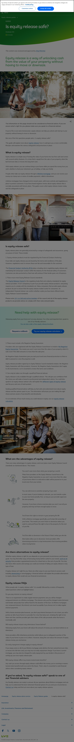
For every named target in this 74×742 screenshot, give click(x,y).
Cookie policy (29, 4)
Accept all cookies (45, 8)
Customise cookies (27, 8)
